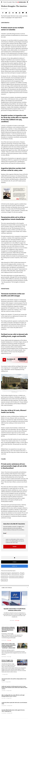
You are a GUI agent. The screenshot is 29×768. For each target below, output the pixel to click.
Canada (22, 573)
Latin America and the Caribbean (16, 576)
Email (4, 533)
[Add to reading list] (26, 12)
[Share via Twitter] (6, 12)
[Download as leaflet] (19, 12)
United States (4, 576)
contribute (8, 17)
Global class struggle (6, 573)
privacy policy (15, 540)
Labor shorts (4, 580)
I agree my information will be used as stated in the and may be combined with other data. (15, 541)
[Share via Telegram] (13, 12)
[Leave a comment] (23, 12)
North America (15, 573)
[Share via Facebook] (2, 12)
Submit (14, 546)
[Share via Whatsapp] (9, 12)
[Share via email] (16, 12)
